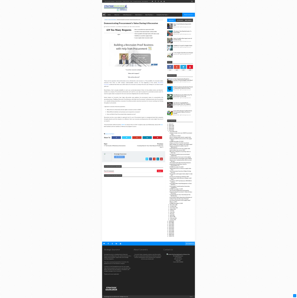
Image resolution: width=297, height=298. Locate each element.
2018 (170, 221)
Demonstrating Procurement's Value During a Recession (131, 23)
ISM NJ (123, 124)
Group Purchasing (137, 1)
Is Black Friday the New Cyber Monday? (179, 198)
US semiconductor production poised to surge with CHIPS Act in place (183, 87)
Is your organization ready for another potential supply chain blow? (183, 79)
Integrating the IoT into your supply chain (180, 148)
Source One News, (136, 26)
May (171, 213)
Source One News (112, 19)
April (171, 215)
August (172, 209)
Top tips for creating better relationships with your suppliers (182, 103)
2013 (170, 228)
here (161, 124)
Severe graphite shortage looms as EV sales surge (147, 33)
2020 (170, 128)
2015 (170, 225)
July (171, 210)
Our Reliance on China (175, 135)
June (171, 212)
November (172, 204)
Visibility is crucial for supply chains (143, 35)
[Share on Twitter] (126, 137)
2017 (170, 222)
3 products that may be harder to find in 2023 (146, 31)
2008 (170, 236)
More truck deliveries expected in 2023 (144, 29)
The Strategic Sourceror (109, 296)
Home (106, 19)
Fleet (131, 1)
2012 (170, 230)
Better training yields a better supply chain (180, 137)
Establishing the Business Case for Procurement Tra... (178, 165)
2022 (170, 125)
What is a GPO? (173, 201)
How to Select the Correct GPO (177, 150)
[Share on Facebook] (116, 137)
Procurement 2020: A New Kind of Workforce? (181, 197)
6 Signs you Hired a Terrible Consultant (179, 143)
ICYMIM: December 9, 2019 (176, 189)
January (172, 219)
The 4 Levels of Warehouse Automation (179, 190)
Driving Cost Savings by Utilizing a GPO (179, 176)
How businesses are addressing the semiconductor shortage (182, 95)
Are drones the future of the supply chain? (180, 200)
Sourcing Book (145, 1)
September (173, 207)
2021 (170, 127)
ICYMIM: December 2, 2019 (176, 203)
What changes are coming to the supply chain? (181, 144)
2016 (170, 224)
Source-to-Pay (119, 1)
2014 (170, 227)
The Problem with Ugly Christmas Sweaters (180, 162)
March (171, 216)
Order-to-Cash (126, 1)
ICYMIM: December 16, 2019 (176, 167)
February (172, 218)
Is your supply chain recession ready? (144, 37)
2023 (170, 124)
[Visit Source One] (137, 137)
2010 (170, 233)
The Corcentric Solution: (110, 1)
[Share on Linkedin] (147, 137)
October (172, 206)
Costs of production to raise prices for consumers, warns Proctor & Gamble (182, 112)
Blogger (160, 171)
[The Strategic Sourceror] (115, 7)
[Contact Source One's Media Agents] (178, 254)
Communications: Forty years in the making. (180, 157)
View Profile (120, 156)
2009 (170, 234)
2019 (170, 130)
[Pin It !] (157, 137)
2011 (170, 231)
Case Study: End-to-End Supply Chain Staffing (181, 158)
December (172, 131)
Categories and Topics (162, 14)
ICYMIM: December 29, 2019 (176, 141)
